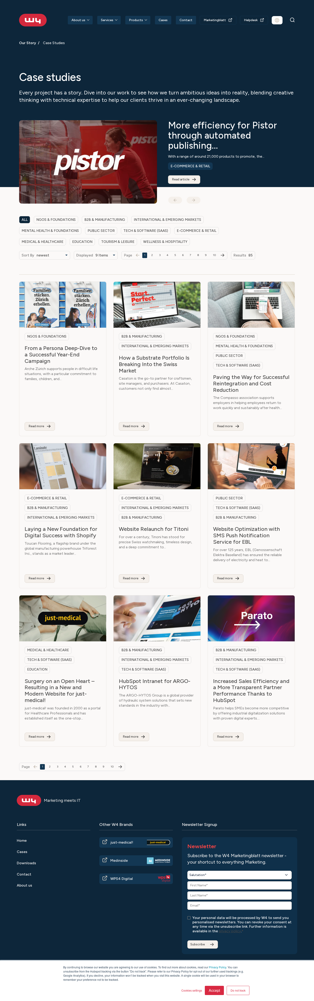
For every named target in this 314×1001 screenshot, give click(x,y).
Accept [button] (214, 990)
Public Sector (101, 231)
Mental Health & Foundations (50, 231)
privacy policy (230, 931)
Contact (186, 20)
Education (181, 156)
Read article (180, 169)
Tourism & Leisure (117, 242)
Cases (163, 20)
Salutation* (197, 875)
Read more (36, 426)
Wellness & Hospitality (165, 242)
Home (22, 840)
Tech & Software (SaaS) (145, 231)
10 (214, 255)
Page (128, 255)
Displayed (84, 255)
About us (78, 20)
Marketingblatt (215, 20)
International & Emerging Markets (233, 156)
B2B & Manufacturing (104, 220)
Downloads (26, 863)
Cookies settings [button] (191, 990)
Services (107, 20)
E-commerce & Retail (196, 231)
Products (136, 20)
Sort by (28, 255)
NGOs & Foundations (56, 220)
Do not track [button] (238, 990)
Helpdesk (251, 20)
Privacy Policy (217, 967)
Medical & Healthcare (42, 242)
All (25, 220)
